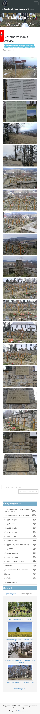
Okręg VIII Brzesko (19, 549)
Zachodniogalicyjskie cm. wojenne (13, 47)
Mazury (19, 574)
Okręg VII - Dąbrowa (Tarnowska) (19, 545)
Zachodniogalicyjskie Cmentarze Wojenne (18, 9)
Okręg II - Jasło (19, 524)
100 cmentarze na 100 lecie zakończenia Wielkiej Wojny (18, 45)
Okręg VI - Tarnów (19, 540)
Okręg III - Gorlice (19, 528)
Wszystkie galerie (10, 582)
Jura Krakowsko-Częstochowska (19, 570)
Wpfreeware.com (24, 711)
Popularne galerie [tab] (10, 594)
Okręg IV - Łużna (19, 532)
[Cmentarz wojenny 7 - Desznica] (20, 67)
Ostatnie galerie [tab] (26, 594)
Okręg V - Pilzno (19, 536)
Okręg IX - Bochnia (19, 553)
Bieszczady (19, 566)
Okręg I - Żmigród (30, 47)
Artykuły (19, 578)
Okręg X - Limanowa (19, 557)
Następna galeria (27, 492)
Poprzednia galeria (13, 487)
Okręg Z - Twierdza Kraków (19, 561)
